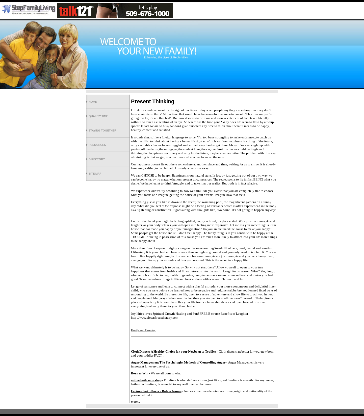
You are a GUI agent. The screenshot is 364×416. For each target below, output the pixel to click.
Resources (97, 144)
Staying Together (102, 130)
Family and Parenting (143, 330)
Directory (97, 159)
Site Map (95, 173)
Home (93, 101)
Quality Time (98, 116)
